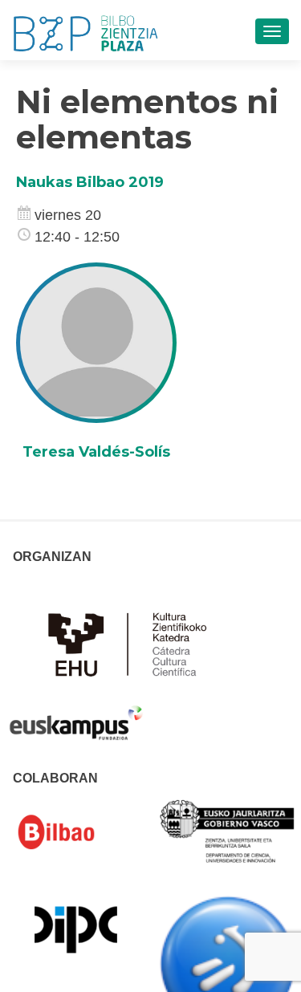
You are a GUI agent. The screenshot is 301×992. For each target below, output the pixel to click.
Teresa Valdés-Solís (96, 452)
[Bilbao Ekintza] (76, 832)
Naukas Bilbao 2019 (90, 182)
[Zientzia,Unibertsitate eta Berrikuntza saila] (227, 830)
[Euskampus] (76, 715)
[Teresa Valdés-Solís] (96, 342)
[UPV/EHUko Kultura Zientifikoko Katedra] (131, 643)
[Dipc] (76, 929)
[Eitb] (227, 962)
